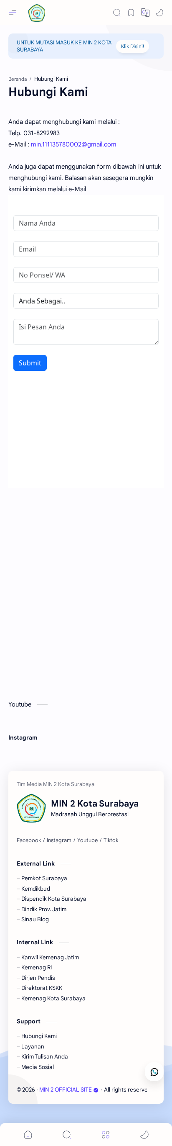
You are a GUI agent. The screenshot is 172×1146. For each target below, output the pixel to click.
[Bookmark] (131, 12)
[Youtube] (87, 840)
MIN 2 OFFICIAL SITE (65, 1089)
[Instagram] (59, 840)
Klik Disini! (132, 46)
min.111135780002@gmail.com (73, 144)
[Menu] (105, 1134)
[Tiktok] (111, 840)
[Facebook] (29, 840)
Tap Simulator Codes (35, 745)
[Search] (117, 12)
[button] (159, 12)
